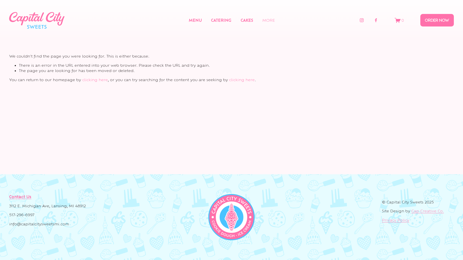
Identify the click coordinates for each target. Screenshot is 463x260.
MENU (195, 20)
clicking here (95, 79)
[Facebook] (376, 20)
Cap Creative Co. (427, 210)
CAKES (247, 20)
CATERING (221, 20)
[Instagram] (361, 20)
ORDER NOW (437, 20)
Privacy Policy (395, 220)
